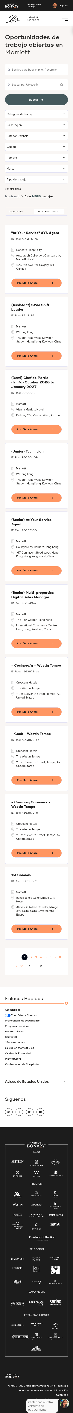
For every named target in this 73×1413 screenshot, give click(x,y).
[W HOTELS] (36, 1174)
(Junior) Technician (27, 451)
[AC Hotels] (36, 1269)
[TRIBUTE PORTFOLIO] (36, 1215)
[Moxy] (36, 1282)
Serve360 (11, 1037)
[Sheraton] (36, 1194)
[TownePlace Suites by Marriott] (36, 1324)
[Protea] (55, 1282)
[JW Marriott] (55, 1174)
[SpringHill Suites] (55, 1258)
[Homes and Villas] (55, 1337)
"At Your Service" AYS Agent (35, 233)
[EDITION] (17, 1161)
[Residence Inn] (17, 1324)
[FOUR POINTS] (36, 1258)
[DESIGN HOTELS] (56, 1215)
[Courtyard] (17, 1258)
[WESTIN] (17, 1204)
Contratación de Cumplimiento (23, 1064)
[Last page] (41, 966)
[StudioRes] (20, 1339)
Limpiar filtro (13, 189)
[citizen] (55, 1273)
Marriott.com (13, 1058)
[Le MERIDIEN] (36, 1204)
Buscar (33, 100)
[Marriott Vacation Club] (18, 1226)
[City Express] (17, 1305)
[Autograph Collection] (17, 1215)
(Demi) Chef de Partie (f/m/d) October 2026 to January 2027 (32, 382)
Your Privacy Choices (23, 1015)
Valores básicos (14, 1031)
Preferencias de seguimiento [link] (22, 1020)
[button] (36, 114)
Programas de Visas (17, 1026)
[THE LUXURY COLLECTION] (55, 1162)
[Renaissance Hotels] (55, 1206)
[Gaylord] (36, 1229)
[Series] (55, 1304)
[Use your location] (62, 84)
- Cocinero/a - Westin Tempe (36, 665)
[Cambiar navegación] (65, 19)
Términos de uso (15, 1042)
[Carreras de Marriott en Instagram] (30, 1112)
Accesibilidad (12, 1009)
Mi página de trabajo (34, 5)
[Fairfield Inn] (17, 1267)
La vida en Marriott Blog (19, 1047)
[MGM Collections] (55, 1224)
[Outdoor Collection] (42, 1239)
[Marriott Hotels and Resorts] (17, 1195)
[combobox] (36, 69)
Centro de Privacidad (18, 1053)
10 (21, 966)
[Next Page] (30, 966)
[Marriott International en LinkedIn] (9, 1112)
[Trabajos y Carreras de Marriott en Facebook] (19, 1112)
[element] (55, 1326)
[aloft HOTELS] (17, 1282)
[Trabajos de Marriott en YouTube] (40, 1112)
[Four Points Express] (36, 1305)
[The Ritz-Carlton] (36, 1163)
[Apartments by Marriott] (36, 1337)
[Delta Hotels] (55, 1195)
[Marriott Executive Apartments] (36, 1349)
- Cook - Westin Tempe (31, 734)
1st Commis (21, 875)
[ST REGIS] (17, 1174)
